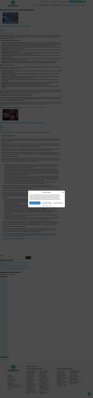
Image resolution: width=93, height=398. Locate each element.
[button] (63, 192)
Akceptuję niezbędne (47, 203)
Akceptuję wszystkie (35, 203)
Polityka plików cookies (46, 205)
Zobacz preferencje (58, 203)
